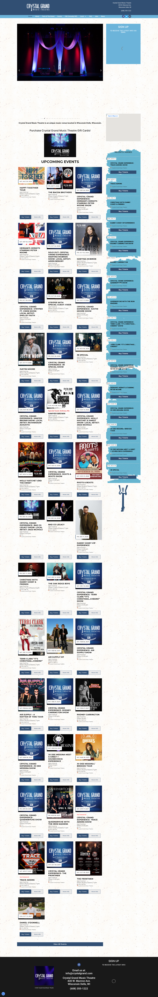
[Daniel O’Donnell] (31, 908)
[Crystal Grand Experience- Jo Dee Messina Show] (31, 747)
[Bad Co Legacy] (60, 510)
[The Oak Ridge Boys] (60, 571)
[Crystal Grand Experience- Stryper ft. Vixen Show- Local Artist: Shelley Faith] (31, 290)
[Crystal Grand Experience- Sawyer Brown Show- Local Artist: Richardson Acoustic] (31, 400)
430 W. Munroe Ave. (124, 5)
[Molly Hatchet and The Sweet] (31, 459)
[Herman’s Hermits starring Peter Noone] (31, 234)
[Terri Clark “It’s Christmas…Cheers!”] (31, 637)
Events (59, 16)
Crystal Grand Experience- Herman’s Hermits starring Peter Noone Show (122, 367)
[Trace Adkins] (31, 857)
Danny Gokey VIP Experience (122, 223)
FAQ (90, 16)
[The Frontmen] (88, 858)
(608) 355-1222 (126, 11)
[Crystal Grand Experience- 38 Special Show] (60, 346)
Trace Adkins (116, 184)
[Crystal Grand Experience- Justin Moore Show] (88, 290)
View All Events (60, 944)
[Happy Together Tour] (31, 176)
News (103, 16)
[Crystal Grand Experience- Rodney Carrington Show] (60, 691)
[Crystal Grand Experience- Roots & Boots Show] (60, 455)
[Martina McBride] (88, 239)
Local (82, 16)
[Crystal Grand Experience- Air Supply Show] (88, 632)
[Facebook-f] (123, 16)
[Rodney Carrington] (88, 694)
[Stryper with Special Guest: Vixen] (60, 288)
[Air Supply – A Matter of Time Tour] (31, 694)
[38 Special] (88, 342)
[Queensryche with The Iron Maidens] (60, 802)
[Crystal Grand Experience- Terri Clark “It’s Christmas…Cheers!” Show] (88, 576)
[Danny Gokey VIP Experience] (88, 520)
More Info (37, 217)
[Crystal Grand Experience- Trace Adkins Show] (88, 799)
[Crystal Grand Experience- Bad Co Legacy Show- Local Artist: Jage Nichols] (31, 510)
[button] (19, 70)
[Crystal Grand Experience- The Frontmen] (60, 854)
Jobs (96, 16)
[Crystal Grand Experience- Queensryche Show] (31, 799)
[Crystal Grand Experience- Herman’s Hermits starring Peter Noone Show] (88, 180)
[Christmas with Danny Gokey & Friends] (31, 569)
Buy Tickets (25, 217)
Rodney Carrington (119, 262)
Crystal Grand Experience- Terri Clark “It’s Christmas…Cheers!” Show (123, 324)
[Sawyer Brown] (60, 398)
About (37, 16)
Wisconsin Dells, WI (125, 7)
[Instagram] (129, 16)
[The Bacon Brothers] (60, 178)
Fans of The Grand (48, 16)
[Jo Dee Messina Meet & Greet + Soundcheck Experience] (60, 742)
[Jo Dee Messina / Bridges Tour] (88, 747)
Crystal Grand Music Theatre (28, 197)
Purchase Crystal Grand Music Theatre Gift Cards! (60, 130)
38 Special (114, 470)
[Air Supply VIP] (60, 636)
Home (30, 16)
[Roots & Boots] (88, 460)
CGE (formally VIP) (71, 16)
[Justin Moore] (31, 349)
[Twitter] (126, 16)
